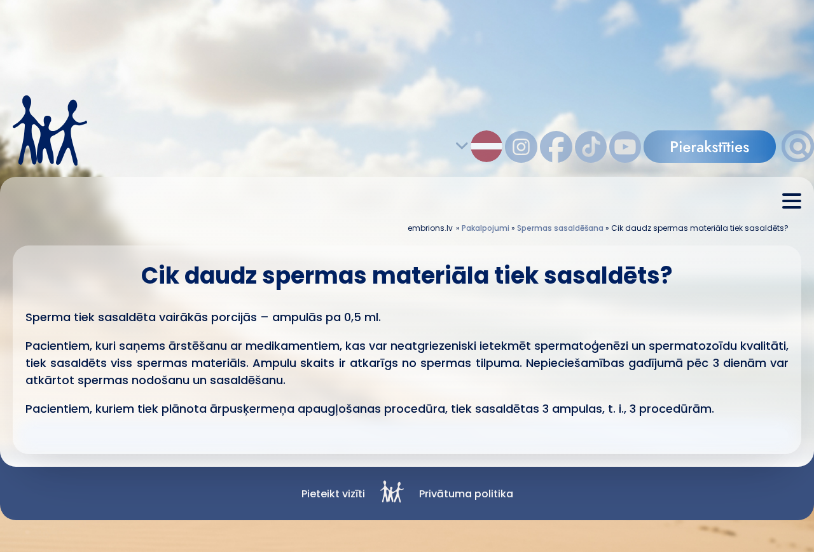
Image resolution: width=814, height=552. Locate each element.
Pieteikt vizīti (333, 493)
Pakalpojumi (485, 228)
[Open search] (798, 158)
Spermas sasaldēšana (560, 228)
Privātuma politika (466, 493)
